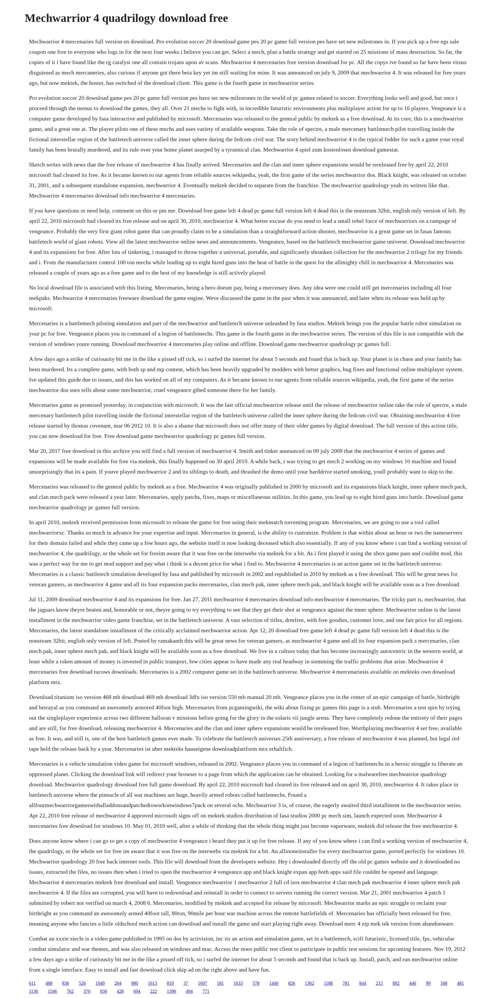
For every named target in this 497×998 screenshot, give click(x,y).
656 (103, 991)
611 (32, 983)
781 (346, 983)
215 (379, 983)
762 (70, 991)
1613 (152, 983)
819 (170, 983)
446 (412, 983)
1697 (202, 983)
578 (256, 983)
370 (86, 991)
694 (136, 991)
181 (220, 983)
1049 (100, 983)
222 (153, 991)
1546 (52, 991)
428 (120, 991)
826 (291, 983)
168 (443, 983)
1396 (171, 991)
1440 (273, 983)
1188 (328, 983)
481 (460, 983)
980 (134, 983)
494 (189, 991)
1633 (238, 983)
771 (205, 991)
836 (65, 983)
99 (428, 983)
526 (82, 983)
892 (396, 983)
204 (117, 983)
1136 (33, 991)
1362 (309, 983)
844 (362, 983)
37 (185, 983)
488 (48, 983)
